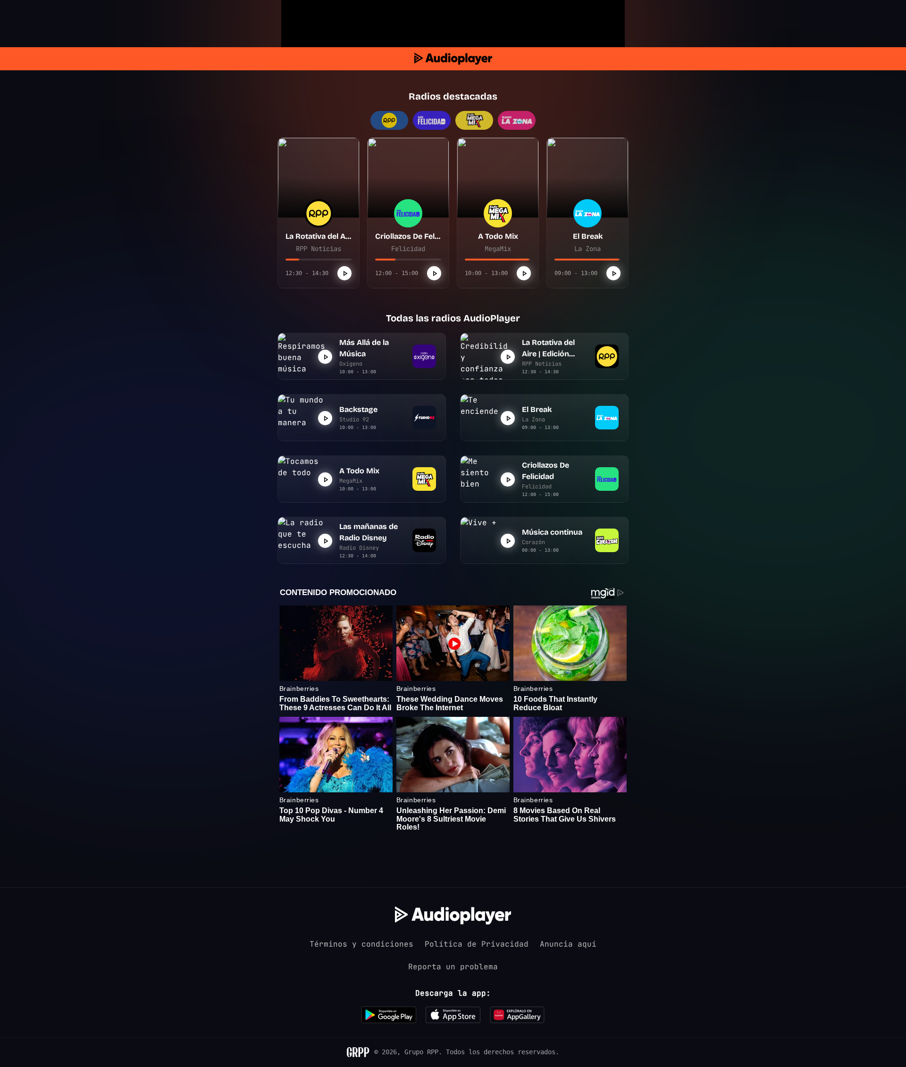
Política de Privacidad (476, 944)
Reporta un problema (453, 967)
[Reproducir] (344, 273)
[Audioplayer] (453, 59)
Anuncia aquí (568, 944)
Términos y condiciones (361, 944)
